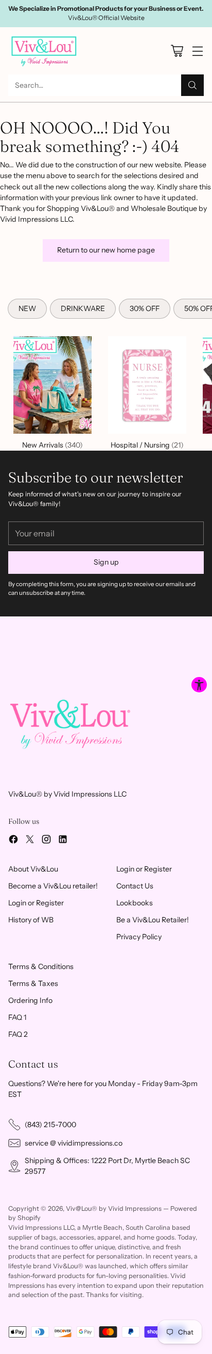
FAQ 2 (18, 1034)
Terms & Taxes (33, 983)
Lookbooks (134, 902)
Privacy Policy (139, 936)
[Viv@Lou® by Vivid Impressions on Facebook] (13, 840)
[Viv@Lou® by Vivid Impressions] (44, 50)
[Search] (192, 85)
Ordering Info (30, 1000)
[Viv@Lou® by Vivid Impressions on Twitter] (30, 840)
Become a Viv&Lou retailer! (53, 886)
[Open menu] (197, 50)
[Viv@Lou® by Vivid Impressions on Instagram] (46, 840)
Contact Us (134, 886)
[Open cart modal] (176, 50)
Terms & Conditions (41, 966)
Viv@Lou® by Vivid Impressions (114, 1208)
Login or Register (36, 902)
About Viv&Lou (33, 869)
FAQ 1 (17, 1017)
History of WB (31, 919)
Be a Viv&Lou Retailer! (152, 919)
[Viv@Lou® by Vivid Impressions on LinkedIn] (63, 840)
